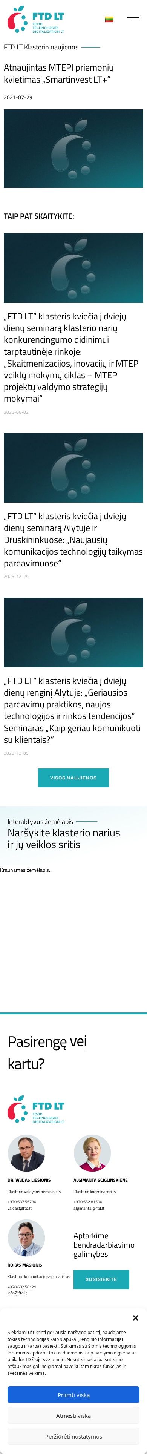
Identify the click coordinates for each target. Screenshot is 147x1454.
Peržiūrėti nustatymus (73, 1436)
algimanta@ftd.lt (89, 1208)
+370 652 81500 (88, 1202)
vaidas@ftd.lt (20, 1208)
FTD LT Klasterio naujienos (41, 47)
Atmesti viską (73, 1415)
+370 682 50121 (22, 1287)
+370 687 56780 (22, 1202)
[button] (135, 1318)
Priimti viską (74, 1395)
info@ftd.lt (17, 1293)
